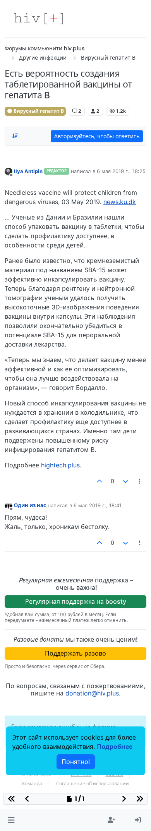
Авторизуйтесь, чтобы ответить (96, 136)
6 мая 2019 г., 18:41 (98, 505)
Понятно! (76, 762)
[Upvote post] (99, 481)
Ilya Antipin (28, 171)
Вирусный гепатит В (38, 111)
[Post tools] (140, 481)
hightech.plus (60, 465)
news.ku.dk (119, 202)
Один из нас (30, 505)
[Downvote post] (125, 481)
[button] (11, 820)
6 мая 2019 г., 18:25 (121, 171)
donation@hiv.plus (92, 693)
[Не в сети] (8, 171)
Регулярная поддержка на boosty (75, 601)
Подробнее (114, 746)
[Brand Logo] (39, 18)
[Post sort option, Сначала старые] (15, 136)
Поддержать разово (75, 653)
